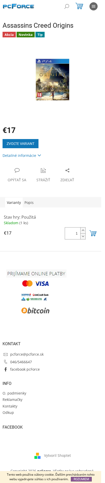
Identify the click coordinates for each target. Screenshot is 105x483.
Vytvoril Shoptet (57, 455)
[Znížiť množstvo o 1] (82, 236)
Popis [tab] (29, 202)
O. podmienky (14, 393)
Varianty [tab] (14, 202)
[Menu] (93, 6)
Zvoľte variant (20, 144)
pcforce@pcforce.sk (27, 354)
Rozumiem (81, 479)
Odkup (8, 412)
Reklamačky (12, 399)
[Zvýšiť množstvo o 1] (82, 230)
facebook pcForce (25, 369)
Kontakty (10, 406)
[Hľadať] (67, 6)
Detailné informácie (19, 155)
